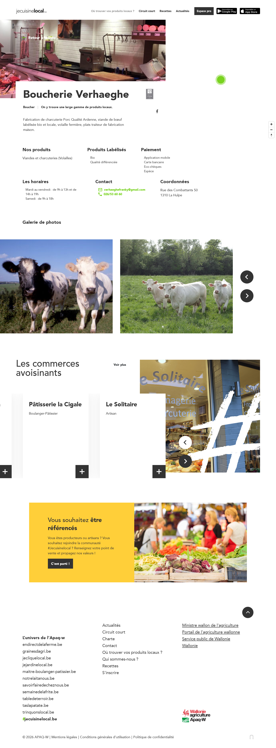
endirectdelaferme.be (42, 644)
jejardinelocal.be (37, 665)
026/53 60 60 (113, 194)
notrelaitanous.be (38, 678)
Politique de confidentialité (153, 737)
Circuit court (147, 11)
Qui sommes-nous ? (120, 659)
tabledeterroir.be (38, 698)
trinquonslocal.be (38, 712)
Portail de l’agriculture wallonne (211, 632)
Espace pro (204, 11)
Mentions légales (64, 737)
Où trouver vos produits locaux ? (112, 11)
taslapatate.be (35, 705)
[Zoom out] (271, 129)
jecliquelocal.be (37, 658)
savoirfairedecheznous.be (46, 685)
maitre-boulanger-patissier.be (49, 671)
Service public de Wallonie (206, 639)
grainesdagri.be (37, 651)
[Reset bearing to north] (271, 135)
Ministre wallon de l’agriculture (210, 625)
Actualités (182, 11)
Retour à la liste (42, 37)
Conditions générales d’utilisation (105, 737)
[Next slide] (246, 295)
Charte (108, 639)
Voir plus (120, 364)
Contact (109, 645)
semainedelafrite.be (41, 692)
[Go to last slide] (246, 277)
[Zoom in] (271, 124)
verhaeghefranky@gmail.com (124, 189)
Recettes (165, 11)
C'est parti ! (60, 564)
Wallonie (190, 645)
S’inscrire (110, 672)
